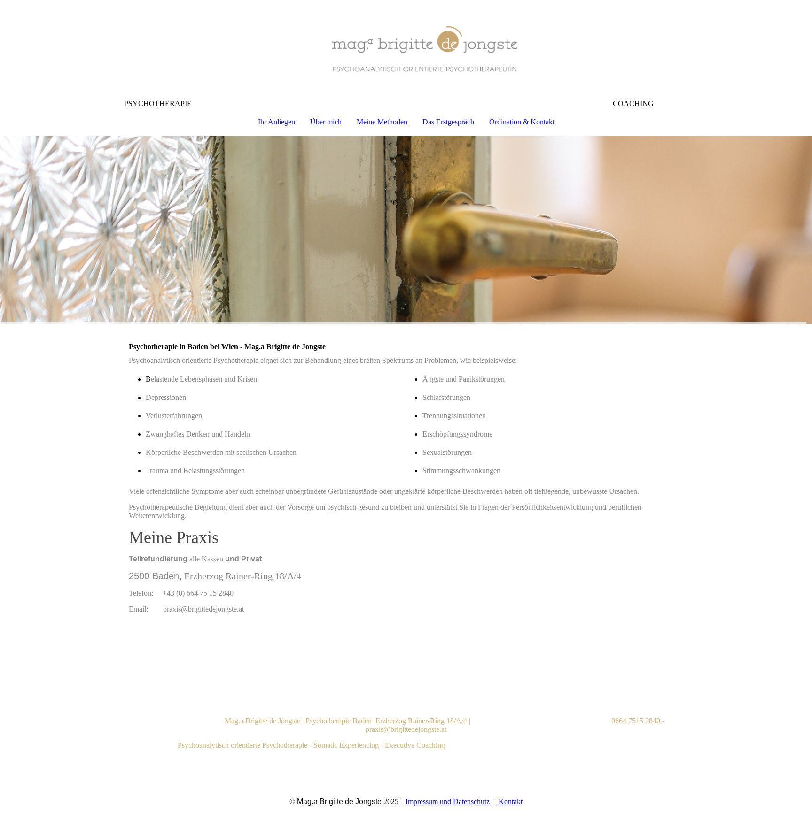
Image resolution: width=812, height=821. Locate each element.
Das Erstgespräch (448, 122)
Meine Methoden (382, 122)
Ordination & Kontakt (521, 122)
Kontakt (511, 802)
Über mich (326, 122)
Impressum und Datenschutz (449, 802)
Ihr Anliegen (276, 122)
